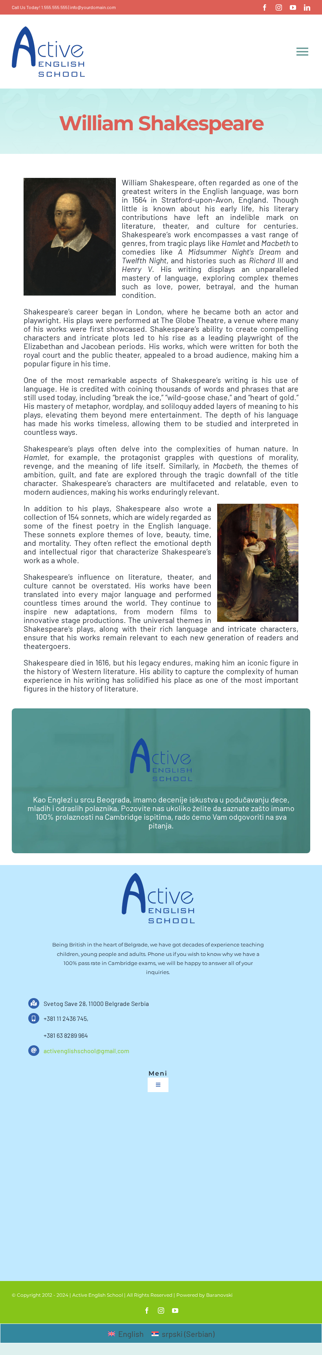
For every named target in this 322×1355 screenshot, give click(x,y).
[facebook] (265, 7)
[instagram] (279, 7)
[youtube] (293, 7)
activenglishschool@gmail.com (86, 1050)
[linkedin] (307, 7)
